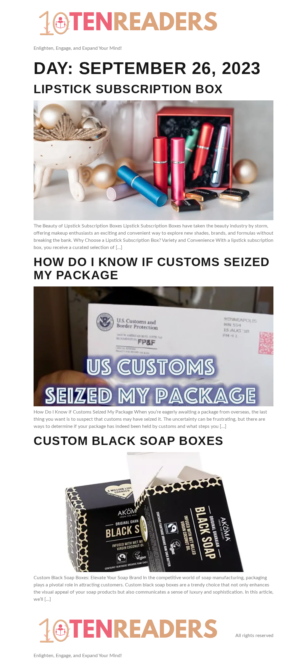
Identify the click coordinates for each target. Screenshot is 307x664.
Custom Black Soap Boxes (129, 440)
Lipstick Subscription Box (128, 89)
